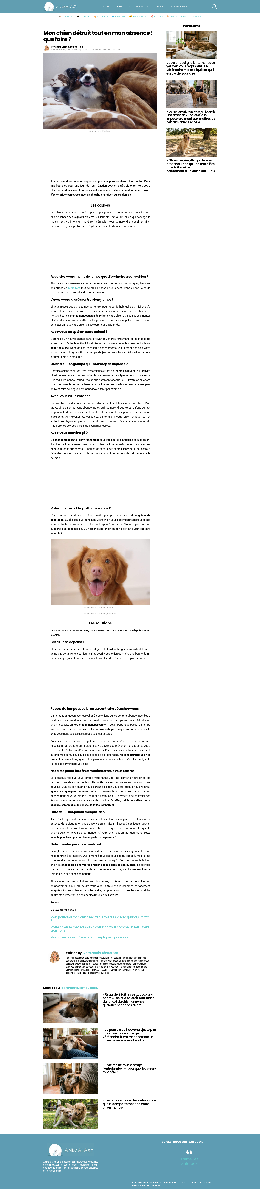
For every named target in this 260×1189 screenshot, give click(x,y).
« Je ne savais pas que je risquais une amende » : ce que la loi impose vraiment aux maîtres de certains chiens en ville (190, 116)
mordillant (74, 287)
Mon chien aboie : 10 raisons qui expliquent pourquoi (89, 937)
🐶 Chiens (64, 16)
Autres (194, 16)
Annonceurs (170, 1182)
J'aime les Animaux (189, 1161)
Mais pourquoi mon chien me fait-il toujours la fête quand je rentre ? (100, 919)
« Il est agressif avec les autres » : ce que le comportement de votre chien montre (129, 1104)
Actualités (123, 6)
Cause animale (142, 6)
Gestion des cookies (201, 1182)
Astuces (160, 6)
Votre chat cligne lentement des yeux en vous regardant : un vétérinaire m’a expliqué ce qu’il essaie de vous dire (190, 68)
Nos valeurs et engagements (146, 1182)
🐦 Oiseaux (118, 16)
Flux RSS (156, 1185)
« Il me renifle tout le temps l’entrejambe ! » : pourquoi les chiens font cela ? (130, 1068)
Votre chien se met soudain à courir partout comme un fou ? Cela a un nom (100, 929)
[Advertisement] (100, 156)
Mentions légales (140, 1185)
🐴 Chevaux (101, 16)
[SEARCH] (214, 6)
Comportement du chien (79, 988)
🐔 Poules (157, 16)
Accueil (107, 6)
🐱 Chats (82, 16)
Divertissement (179, 6)
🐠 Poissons (136, 16)
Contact (183, 1182)
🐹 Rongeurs (175, 16)
